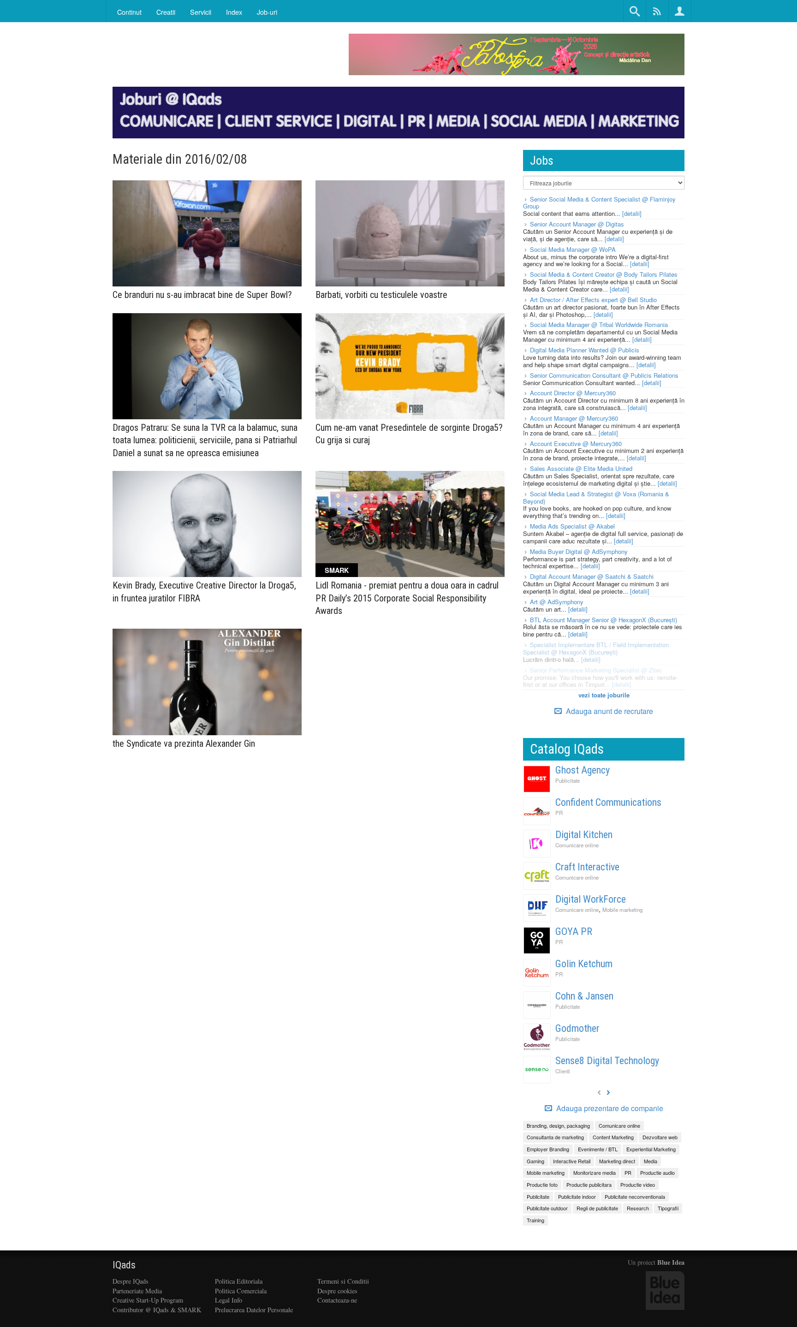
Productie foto (542, 1184)
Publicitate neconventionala (635, 1196)
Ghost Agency (582, 770)
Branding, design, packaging (558, 1125)
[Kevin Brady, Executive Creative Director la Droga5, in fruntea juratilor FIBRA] (207, 524)
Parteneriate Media (137, 1290)
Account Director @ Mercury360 (573, 392)
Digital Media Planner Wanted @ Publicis (584, 349)
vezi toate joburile (604, 694)
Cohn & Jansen (584, 996)
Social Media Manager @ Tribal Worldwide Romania (599, 324)
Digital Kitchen (584, 834)
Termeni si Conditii (343, 1281)
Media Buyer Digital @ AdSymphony (579, 551)
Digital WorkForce (590, 899)
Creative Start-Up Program (148, 1300)
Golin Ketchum (584, 964)
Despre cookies (337, 1290)
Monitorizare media (594, 1172)
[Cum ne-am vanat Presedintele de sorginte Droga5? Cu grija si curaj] (410, 366)
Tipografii (668, 1208)
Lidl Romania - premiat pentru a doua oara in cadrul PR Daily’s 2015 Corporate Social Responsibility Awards (407, 598)
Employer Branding (548, 1149)
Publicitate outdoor (547, 1208)
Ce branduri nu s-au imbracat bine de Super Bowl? (202, 294)
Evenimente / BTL (598, 1149)
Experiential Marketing (651, 1149)
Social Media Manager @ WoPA (573, 249)
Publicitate (567, 780)
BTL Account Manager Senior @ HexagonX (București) (603, 619)
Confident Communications (608, 802)
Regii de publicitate (597, 1208)
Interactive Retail (571, 1161)
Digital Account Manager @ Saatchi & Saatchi (592, 576)
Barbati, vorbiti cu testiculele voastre (381, 294)
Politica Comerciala (241, 1290)
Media (650, 1161)
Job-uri (267, 12)
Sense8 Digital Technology (607, 1060)
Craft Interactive (587, 867)
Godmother (577, 1028)
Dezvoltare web (660, 1137)
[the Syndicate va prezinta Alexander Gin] (207, 682)
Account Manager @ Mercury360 (574, 418)
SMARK (337, 570)
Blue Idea (670, 1262)
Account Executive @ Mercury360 (576, 443)
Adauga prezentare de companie (608, 1108)
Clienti (562, 1071)
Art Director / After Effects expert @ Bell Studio (593, 299)
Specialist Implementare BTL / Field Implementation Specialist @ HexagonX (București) (596, 648)
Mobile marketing (622, 909)
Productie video (637, 1184)
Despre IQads (131, 1281)
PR (559, 812)
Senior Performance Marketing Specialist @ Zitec (596, 670)
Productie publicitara (589, 1184)
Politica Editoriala (238, 1281)
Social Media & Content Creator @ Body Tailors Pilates (604, 274)
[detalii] (632, 213)
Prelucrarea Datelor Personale (254, 1309)
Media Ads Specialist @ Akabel (572, 526)
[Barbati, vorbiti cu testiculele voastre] (410, 233)
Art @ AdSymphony (556, 601)
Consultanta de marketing (555, 1137)
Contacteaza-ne (337, 1300)
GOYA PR (573, 931)
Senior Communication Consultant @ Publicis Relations (604, 375)
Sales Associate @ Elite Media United (581, 468)
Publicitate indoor (577, 1196)
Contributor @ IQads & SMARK (157, 1309)
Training (535, 1220)
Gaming (535, 1161)
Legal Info (228, 1300)
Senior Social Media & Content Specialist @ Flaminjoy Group (599, 203)
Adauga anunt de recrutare (608, 711)
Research (638, 1208)
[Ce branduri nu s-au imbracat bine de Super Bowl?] (207, 233)
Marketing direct (617, 1161)
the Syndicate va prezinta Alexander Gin (184, 743)
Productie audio (657, 1172)
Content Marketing (613, 1137)
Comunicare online (577, 845)
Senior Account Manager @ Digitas (577, 224)
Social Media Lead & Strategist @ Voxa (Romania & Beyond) (596, 497)
